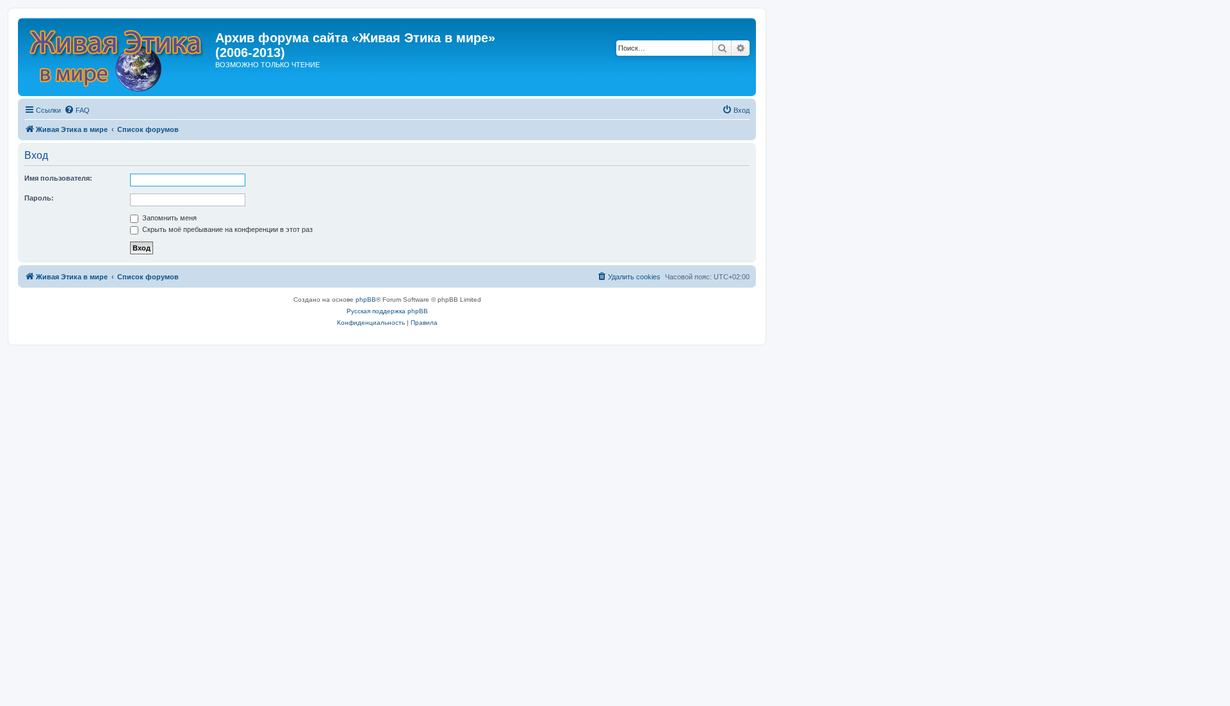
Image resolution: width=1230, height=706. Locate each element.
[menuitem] (77, 110)
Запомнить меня (168, 218)
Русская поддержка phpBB (387, 311)
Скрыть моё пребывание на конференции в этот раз (226, 229)
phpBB (366, 299)
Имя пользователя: (58, 178)
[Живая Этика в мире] (118, 57)
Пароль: (39, 198)
